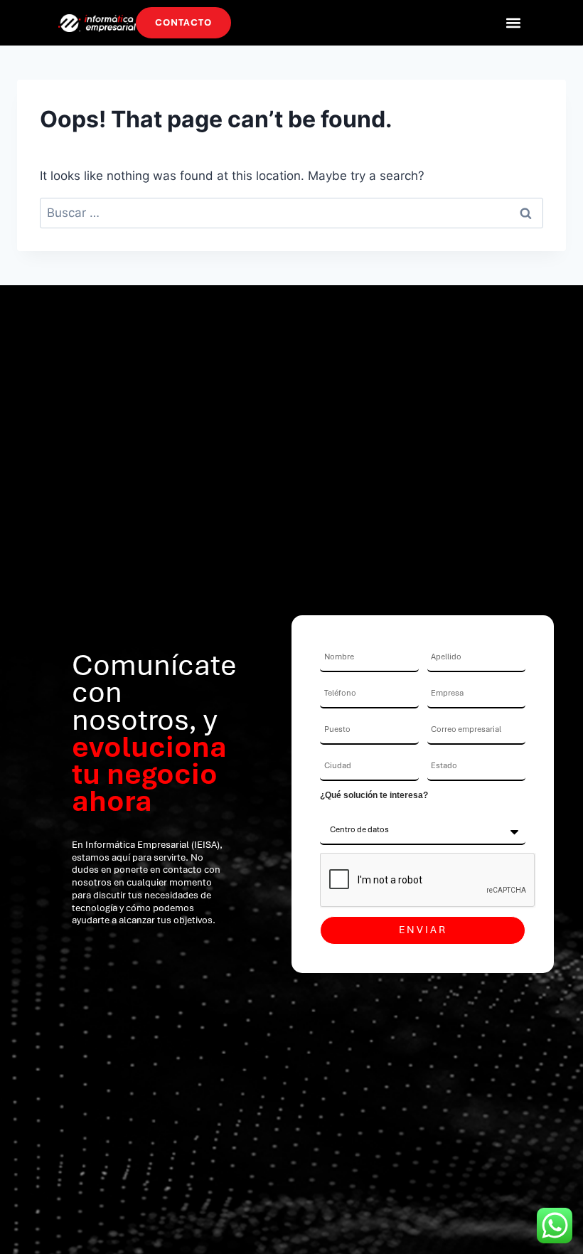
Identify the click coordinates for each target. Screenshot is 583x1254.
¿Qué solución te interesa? (374, 795)
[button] (513, 22)
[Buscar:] (291, 213)
